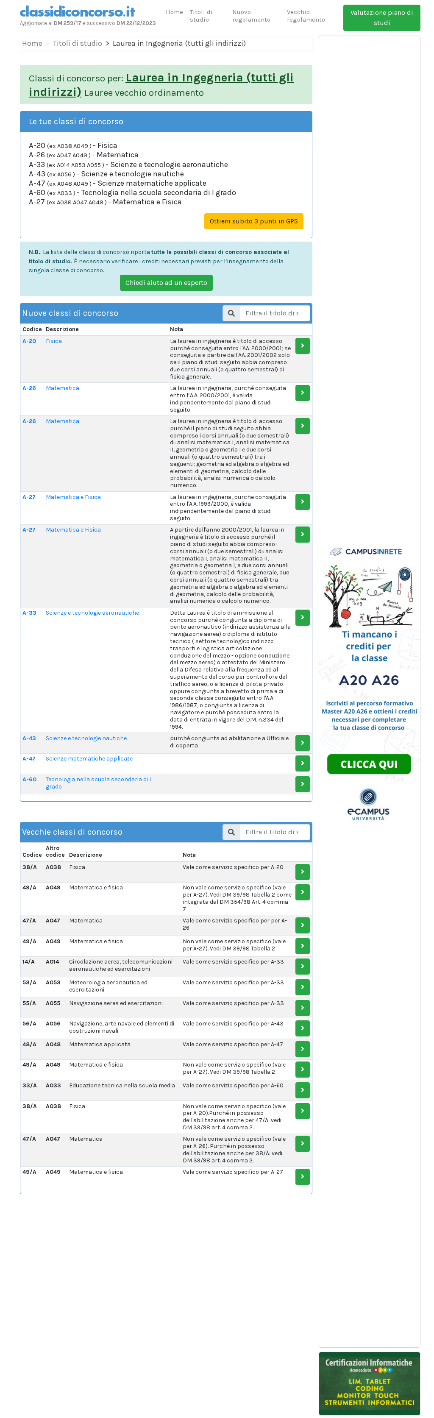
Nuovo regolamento (251, 15)
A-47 (29, 758)
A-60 (29, 779)
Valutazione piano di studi (382, 17)
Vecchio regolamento (306, 15)
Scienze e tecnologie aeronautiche (92, 612)
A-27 (29, 497)
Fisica (54, 341)
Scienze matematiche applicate (89, 758)
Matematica (62, 388)
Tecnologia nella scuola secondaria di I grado (98, 783)
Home (174, 12)
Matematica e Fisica (73, 497)
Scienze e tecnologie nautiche (86, 738)
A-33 (29, 612)
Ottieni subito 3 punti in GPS (254, 221)
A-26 (29, 388)
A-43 (29, 738)
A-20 (29, 341)
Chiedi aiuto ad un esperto (166, 283)
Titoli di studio (201, 15)
